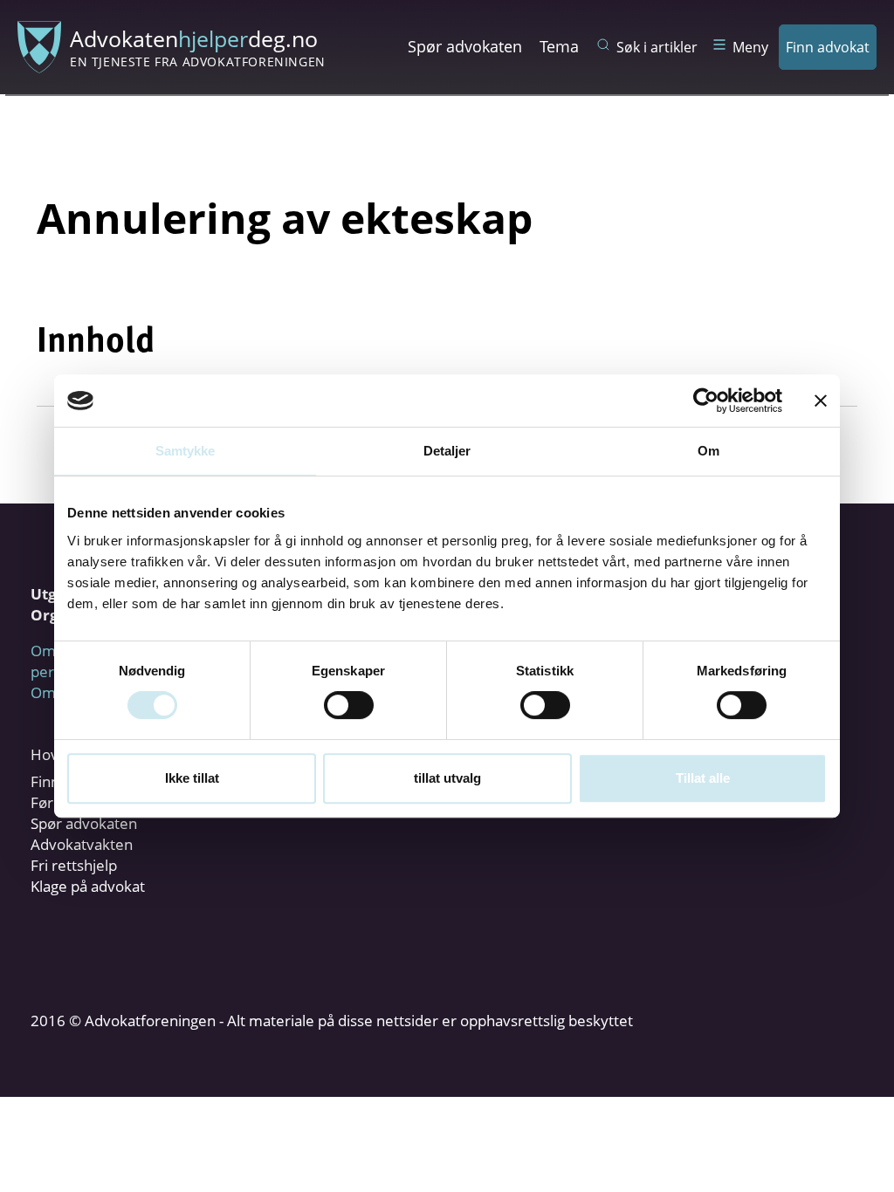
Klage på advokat (88, 886)
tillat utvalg (447, 778)
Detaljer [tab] (447, 450)
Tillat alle (703, 778)
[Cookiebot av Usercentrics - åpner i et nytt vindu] (705, 400)
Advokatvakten (82, 844)
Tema (559, 46)
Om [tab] (708, 450)
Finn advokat (828, 47)
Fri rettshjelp (74, 865)
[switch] (349, 705)
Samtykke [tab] (185, 450)
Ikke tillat (192, 778)
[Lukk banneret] (821, 400)
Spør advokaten (465, 46)
